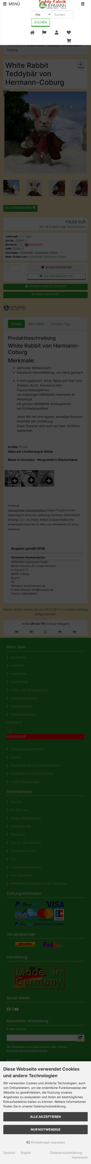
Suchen (40, 22)
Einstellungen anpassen (47, 1142)
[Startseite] (32, 32)
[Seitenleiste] (82, 4)
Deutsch (9, 1153)
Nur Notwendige (46, 1129)
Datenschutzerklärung (66, 1153)
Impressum (80, 1157)
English (26, 1153)
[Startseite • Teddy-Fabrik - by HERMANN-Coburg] (52, 4)
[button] (44, 32)
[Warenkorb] (69, 41)
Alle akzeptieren (45, 1117)
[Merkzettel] (69, 32)
